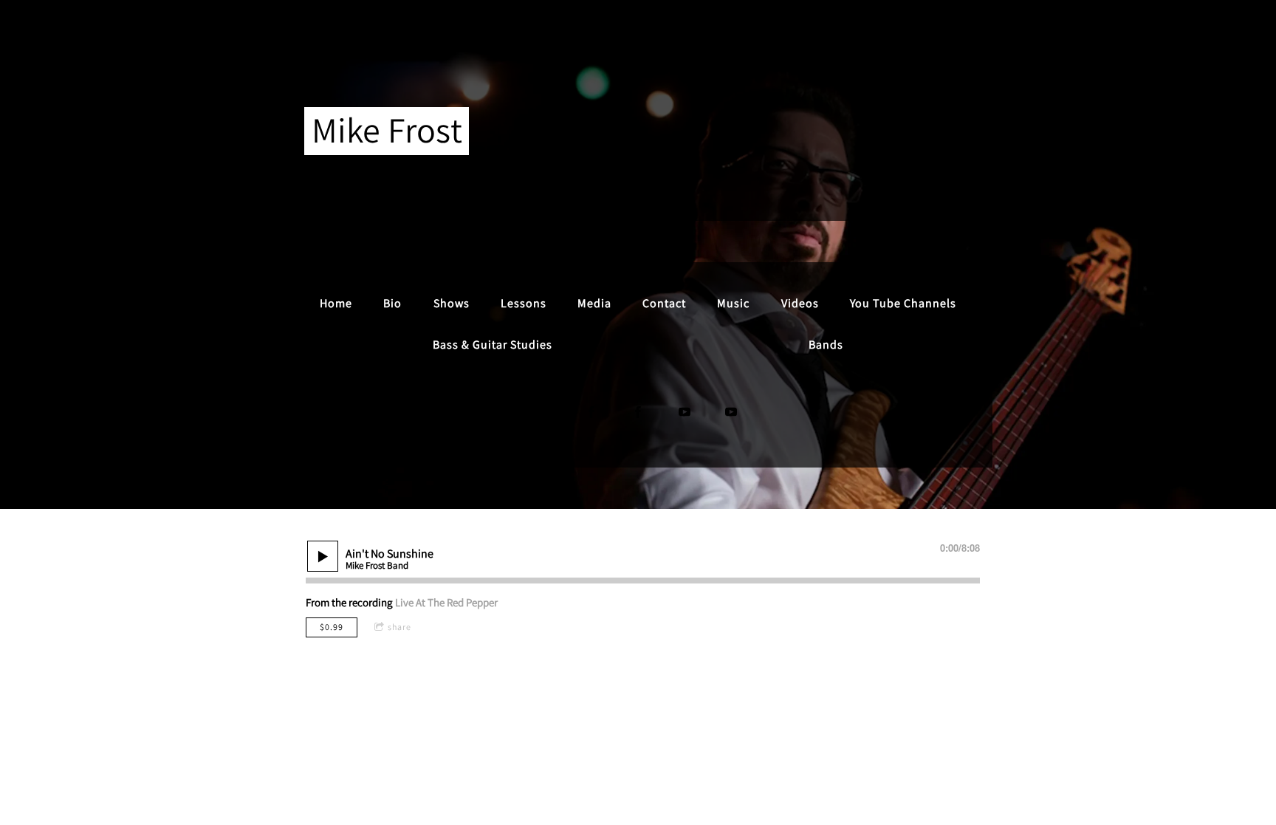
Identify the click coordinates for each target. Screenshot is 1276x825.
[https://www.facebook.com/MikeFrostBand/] (545, 412)
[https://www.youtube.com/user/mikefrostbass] (684, 412)
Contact (664, 303)
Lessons (523, 303)
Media (594, 303)
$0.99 (331, 626)
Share (399, 626)
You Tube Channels (903, 303)
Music (733, 303)
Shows (451, 303)
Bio (392, 303)
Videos (800, 303)
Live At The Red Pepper (446, 602)
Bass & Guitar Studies (492, 344)
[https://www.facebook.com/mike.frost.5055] (591, 412)
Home (336, 303)
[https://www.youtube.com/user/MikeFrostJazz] (731, 412)
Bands (826, 344)
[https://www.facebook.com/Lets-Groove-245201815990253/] (638, 412)
